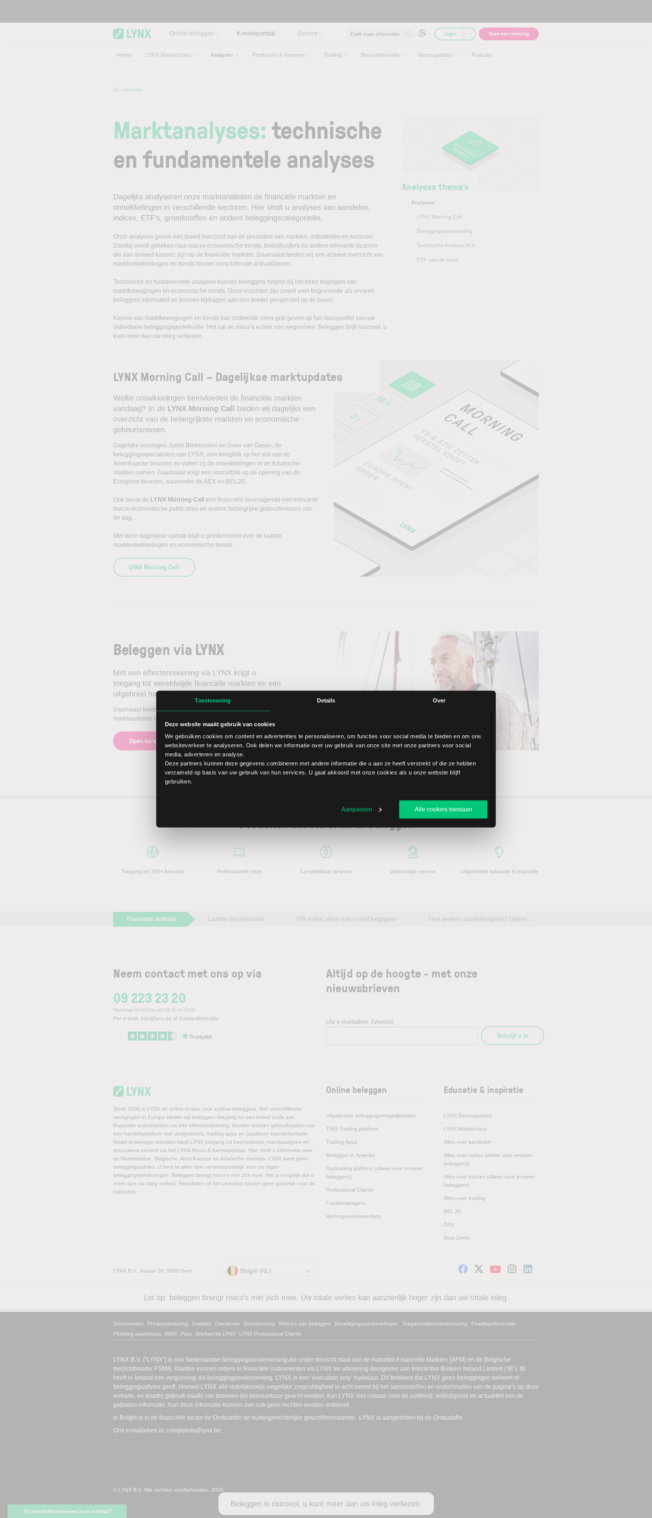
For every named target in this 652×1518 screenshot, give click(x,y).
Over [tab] (439, 700)
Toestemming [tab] (213, 700)
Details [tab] (326, 700)
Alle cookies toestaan (443, 809)
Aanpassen (356, 809)
